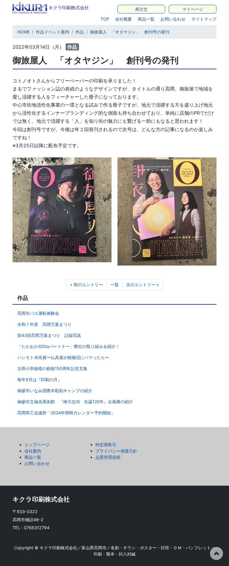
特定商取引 (105, 444)
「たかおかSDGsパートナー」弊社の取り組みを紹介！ (68, 346)
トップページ (36, 444)
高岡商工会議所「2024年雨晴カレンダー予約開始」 (66, 412)
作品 (79, 31)
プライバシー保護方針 (116, 450)
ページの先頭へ (216, 553)
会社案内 (32, 450)
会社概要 (123, 19)
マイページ (192, 9)
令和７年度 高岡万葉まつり (44, 324)
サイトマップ (203, 19)
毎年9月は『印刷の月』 (39, 379)
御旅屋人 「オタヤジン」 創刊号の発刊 (129, 31)
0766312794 (36, 527)
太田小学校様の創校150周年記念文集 (52, 368)
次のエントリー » (142, 284)
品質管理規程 (107, 457)
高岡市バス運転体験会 (38, 313)
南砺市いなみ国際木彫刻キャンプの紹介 (54, 390)
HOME (23, 31)
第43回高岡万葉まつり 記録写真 (49, 335)
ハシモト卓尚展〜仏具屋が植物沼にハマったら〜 (63, 357)
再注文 (141, 9)
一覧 (114, 284)
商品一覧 (146, 19)
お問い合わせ (172, 19)
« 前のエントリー (86, 284)
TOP (104, 19)
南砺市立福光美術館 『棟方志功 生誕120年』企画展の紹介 (75, 401)
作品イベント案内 (52, 31)
